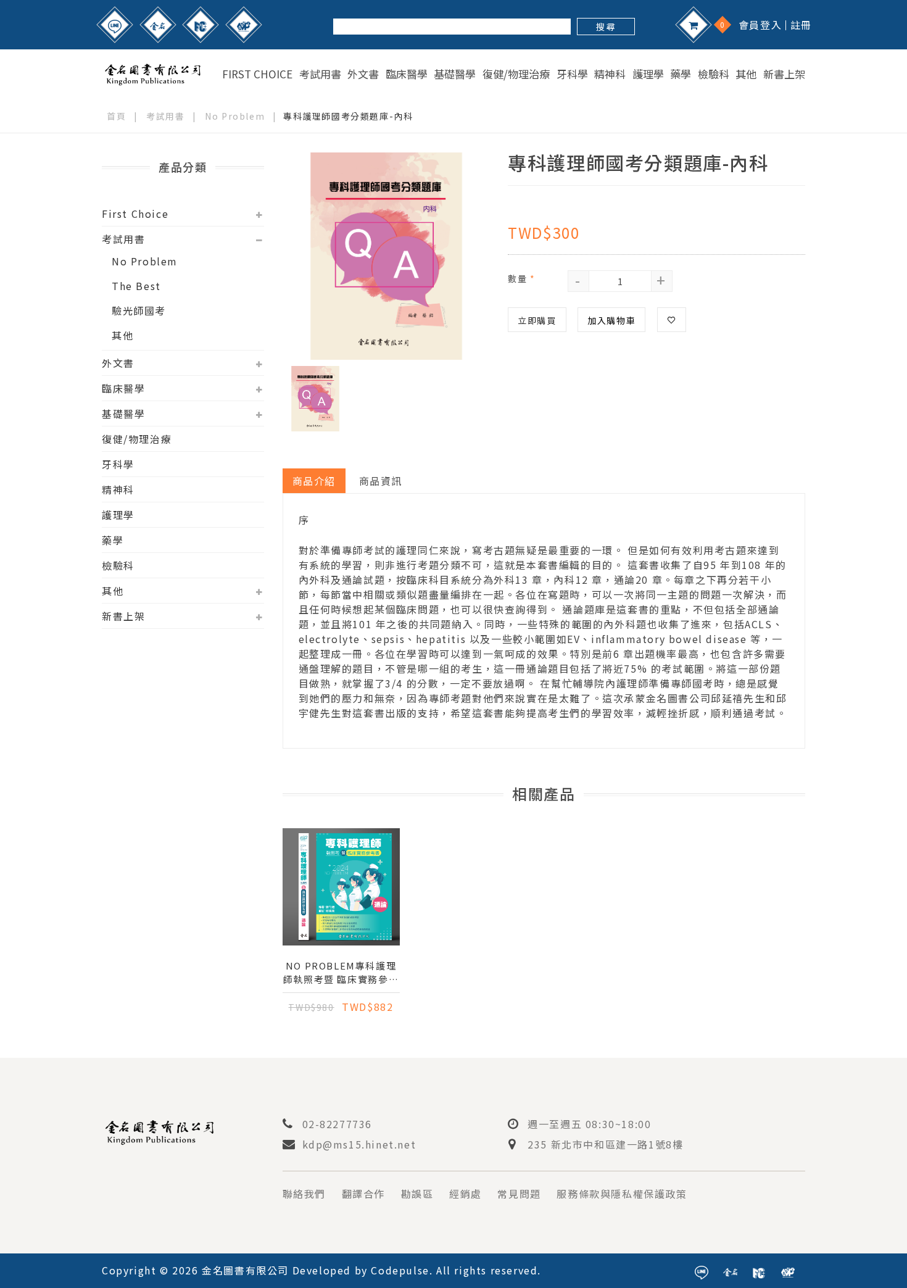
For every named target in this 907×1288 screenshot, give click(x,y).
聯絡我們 (304, 1193)
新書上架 (784, 74)
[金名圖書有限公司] (153, 72)
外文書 (363, 74)
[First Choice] (200, 25)
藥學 (680, 74)
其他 (745, 74)
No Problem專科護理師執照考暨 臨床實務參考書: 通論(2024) (341, 972)
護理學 (648, 74)
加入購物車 (611, 320)
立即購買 (537, 320)
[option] (386, 256)
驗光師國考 (139, 310)
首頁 (116, 116)
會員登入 (760, 24)
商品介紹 (314, 480)
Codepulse (400, 1270)
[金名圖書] (158, 25)
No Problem (235, 116)
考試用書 (320, 74)
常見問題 (518, 1193)
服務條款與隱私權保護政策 (622, 1193)
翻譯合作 (363, 1193)
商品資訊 (380, 480)
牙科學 (572, 74)
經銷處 (465, 1193)
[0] (693, 25)
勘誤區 (417, 1193)
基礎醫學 (455, 74)
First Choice (257, 74)
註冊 (801, 24)
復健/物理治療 (516, 74)
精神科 (610, 74)
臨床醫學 (407, 74)
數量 (521, 278)
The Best (136, 285)
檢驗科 (713, 74)
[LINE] (115, 25)
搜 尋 (605, 26)
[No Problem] (244, 25)
